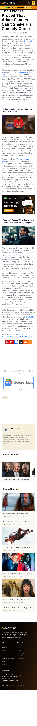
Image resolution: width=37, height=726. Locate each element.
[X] (21, 376)
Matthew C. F (7, 33)
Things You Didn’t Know (8, 694)
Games (4, 697)
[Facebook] (16, 376)
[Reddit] (25, 376)
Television (4, 683)
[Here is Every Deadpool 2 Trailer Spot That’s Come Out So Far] (18, 570)
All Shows (4, 700)
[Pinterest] (7, 376)
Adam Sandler (8, 43)
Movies (4, 686)
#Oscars (5, 431)
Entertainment (6, 689)
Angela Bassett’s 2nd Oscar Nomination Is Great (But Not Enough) (17, 368)
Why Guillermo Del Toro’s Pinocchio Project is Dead (18, 642)
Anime (3, 691)
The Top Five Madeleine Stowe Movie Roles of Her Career (19, 556)
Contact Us (21, 694)
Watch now (28, 7)
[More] (30, 376)
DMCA (19, 686)
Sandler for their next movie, (18, 274)
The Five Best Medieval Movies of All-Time (15, 548)
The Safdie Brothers (25, 346)
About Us (20, 691)
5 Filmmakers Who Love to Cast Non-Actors (16, 513)
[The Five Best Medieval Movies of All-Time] (18, 536)
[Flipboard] (11, 376)
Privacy (20, 683)
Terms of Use (21, 689)
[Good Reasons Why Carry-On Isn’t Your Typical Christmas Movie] (18, 596)
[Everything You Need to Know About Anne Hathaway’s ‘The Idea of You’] (18, 622)
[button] (33, 3)
